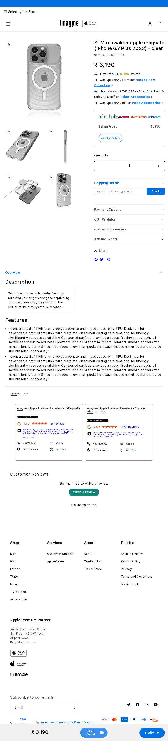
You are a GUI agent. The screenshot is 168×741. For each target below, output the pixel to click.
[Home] (69, 23)
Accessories (19, 599)
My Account (129, 584)
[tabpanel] (49, 432)
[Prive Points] (125, 73)
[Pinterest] (110, 260)
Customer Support (60, 553)
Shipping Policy (132, 553)
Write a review (84, 492)
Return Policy (131, 561)
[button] (8, 24)
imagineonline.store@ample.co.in (67, 722)
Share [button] (103, 250)
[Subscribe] (73, 708)
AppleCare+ (55, 561)
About (88, 553)
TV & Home (18, 591)
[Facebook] (97, 260)
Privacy (126, 569)
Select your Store (23, 12)
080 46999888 (23, 722)
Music (14, 584)
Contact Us (92, 561)
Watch (15, 576)
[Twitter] (103, 260)
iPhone (15, 569)
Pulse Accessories (146, 103)
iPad (13, 561)
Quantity (101, 155)
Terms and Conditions (137, 576)
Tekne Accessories (135, 97)
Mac (13, 553)
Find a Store (93, 569)
